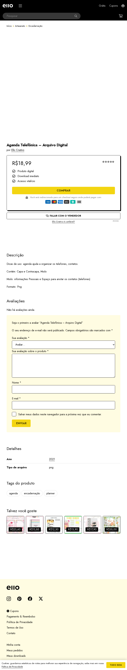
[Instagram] (9, 598)
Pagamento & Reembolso (21, 616)
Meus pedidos (15, 650)
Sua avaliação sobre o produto (30, 351)
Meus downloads (16, 656)
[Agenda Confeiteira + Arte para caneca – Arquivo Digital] (15, 524)
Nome (16, 383)
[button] (20, 5)
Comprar (63, 190)
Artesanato (20, 26)
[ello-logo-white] (8, 5)
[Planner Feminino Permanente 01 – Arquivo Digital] (34, 524)
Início (9, 26)
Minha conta (13, 645)
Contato (11, 633)
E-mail (16, 398)
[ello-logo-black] (63, 588)
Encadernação (35, 26)
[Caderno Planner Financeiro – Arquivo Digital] (73, 524)
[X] (41, 598)
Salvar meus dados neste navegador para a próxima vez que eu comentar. (60, 414)
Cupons (14, 611)
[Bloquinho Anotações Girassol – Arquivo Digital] (54, 524)
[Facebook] (30, 598)
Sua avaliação (20, 338)
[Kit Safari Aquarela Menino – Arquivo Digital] (111, 524)
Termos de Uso (15, 627)
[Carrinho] (120, 16)
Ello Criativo (17, 150)
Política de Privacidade (20, 622)
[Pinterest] (19, 598)
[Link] (123, 6)
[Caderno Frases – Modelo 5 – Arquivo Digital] (92, 524)
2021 (52, 459)
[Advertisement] (63, 235)
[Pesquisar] (77, 16)
